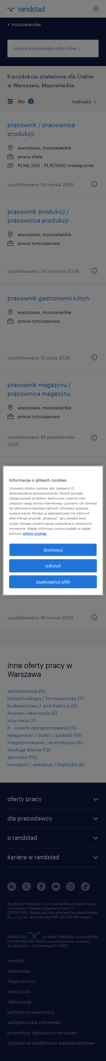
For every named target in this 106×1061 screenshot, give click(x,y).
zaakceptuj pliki (53, 581)
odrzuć (53, 565)
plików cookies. (35, 533)
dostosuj (53, 549)
